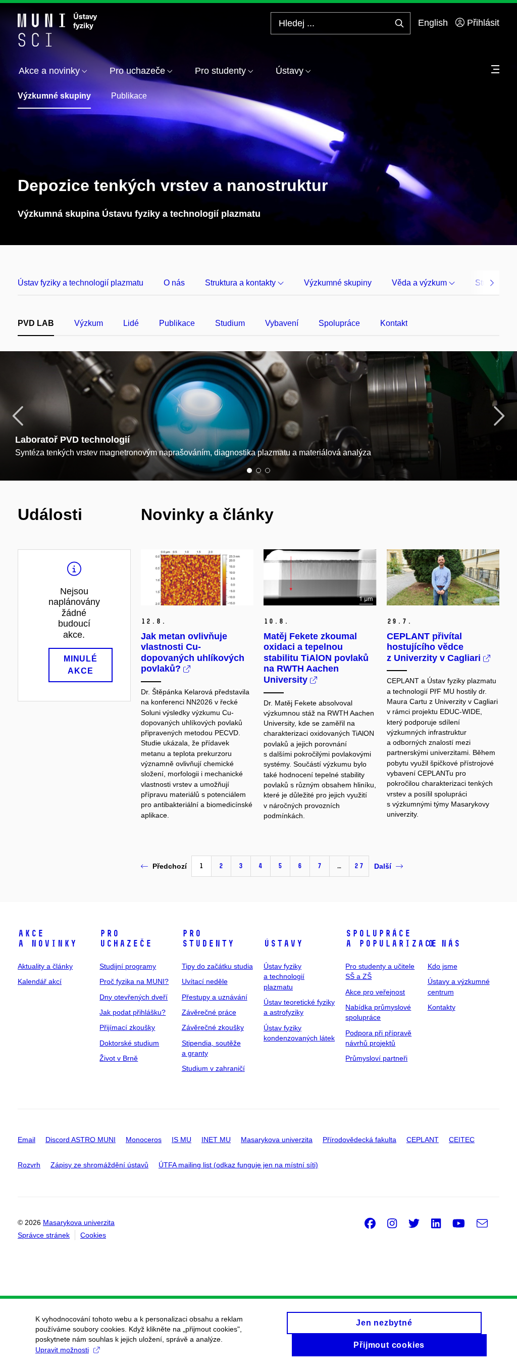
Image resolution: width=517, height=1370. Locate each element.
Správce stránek (44, 1235)
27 (359, 866)
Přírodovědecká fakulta (359, 1140)
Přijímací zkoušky (127, 1027)
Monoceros (144, 1140)
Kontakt (393, 323)
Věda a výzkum (420, 282)
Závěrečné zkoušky (213, 1027)
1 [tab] (249, 470)
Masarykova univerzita (277, 1140)
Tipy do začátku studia (217, 966)
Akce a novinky (47, 938)
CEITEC (462, 1140)
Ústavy (283, 943)
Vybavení (281, 323)
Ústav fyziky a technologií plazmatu (80, 282)
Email (26, 1140)
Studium (230, 323)
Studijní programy (127, 966)
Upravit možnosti (62, 1350)
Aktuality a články (45, 966)
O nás (174, 282)
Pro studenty (208, 938)
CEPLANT (422, 1140)
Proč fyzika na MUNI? (134, 981)
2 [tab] (258, 470)
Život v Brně (118, 1058)
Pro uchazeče (125, 938)
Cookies (93, 1235)
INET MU (216, 1140)
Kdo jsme (442, 966)
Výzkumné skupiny (54, 95)
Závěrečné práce (209, 1012)
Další (382, 866)
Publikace (129, 95)
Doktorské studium (129, 1043)
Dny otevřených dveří (133, 997)
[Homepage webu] (57, 29)
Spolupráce (339, 323)
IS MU (181, 1140)
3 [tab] (267, 470)
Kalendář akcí (40, 981)
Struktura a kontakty (241, 282)
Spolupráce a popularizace (391, 938)
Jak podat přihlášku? (132, 1012)
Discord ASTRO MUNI (80, 1140)
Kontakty (441, 1007)
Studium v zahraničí (213, 1068)
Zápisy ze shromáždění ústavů (99, 1165)
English (433, 23)
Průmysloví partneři (376, 1058)
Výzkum (88, 323)
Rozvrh (29, 1165)
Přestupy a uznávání (214, 997)
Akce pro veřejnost (375, 992)
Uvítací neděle (205, 981)
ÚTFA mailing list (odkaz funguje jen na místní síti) (238, 1165)
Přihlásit (481, 23)
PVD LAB (36, 323)
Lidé (131, 323)
